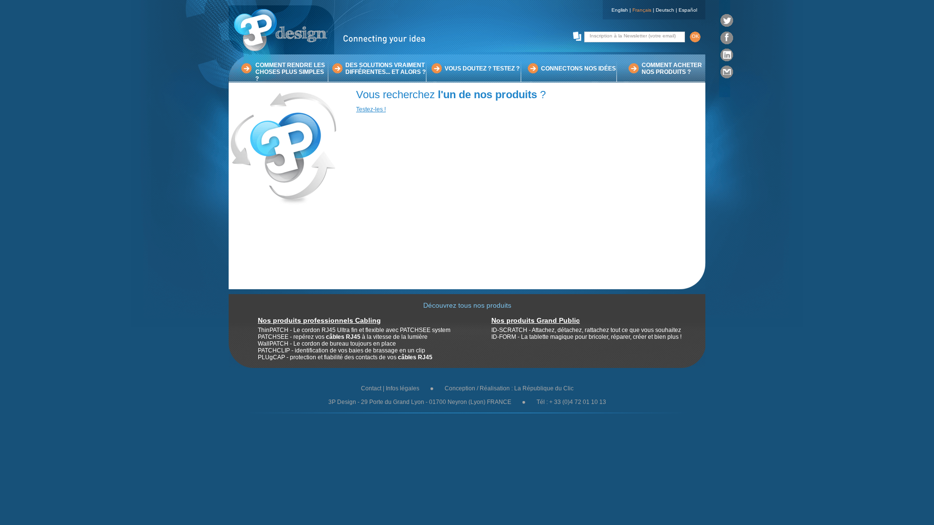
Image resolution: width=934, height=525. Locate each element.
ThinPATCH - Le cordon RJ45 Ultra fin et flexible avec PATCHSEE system (354, 330)
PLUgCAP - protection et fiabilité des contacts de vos (345, 357)
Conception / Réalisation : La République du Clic (509, 388)
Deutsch (665, 10)
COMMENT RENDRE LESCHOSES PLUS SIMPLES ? (290, 72)
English (619, 10)
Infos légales (402, 388)
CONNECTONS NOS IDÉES (578, 68)
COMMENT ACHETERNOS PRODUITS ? (672, 68)
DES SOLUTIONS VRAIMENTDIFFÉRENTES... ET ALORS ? (385, 68)
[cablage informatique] (331, 52)
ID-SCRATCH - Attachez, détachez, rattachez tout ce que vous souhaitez (586, 330)
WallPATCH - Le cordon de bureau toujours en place (327, 343)
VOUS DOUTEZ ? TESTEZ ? (482, 68)
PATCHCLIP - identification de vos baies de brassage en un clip (341, 350)
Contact (371, 388)
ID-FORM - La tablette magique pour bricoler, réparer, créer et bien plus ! (586, 336)
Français (641, 10)
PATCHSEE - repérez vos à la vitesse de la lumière (343, 336)
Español (688, 10)
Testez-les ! (371, 109)
